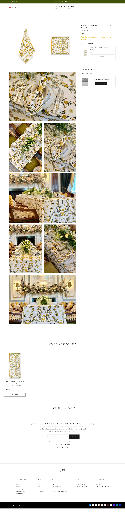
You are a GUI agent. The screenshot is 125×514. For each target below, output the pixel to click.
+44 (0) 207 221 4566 (13, 1)
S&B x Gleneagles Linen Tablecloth (100, 47)
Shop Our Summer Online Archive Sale (62, 1)
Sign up (74, 437)
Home (46, 19)
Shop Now (101, 83)
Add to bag (102, 57)
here (79, 441)
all (51, 19)
